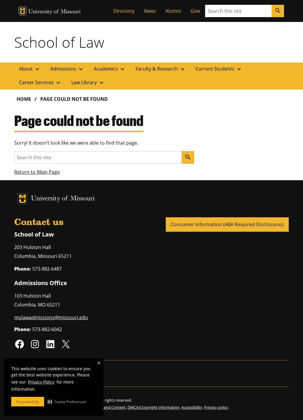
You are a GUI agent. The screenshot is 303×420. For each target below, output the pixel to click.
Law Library (88, 82)
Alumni (173, 11)
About (30, 69)
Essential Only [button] (27, 401)
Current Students (219, 69)
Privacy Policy (41, 382)
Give (195, 11)
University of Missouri (54, 12)
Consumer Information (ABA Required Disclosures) (227, 224)
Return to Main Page (37, 172)
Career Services (40, 82)
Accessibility (191, 407)
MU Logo (22, 11)
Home (24, 99)
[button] (67, 401)
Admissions (67, 69)
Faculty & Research (161, 69)
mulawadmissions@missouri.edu (51, 317)
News (150, 11)
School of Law (59, 42)
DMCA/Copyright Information (154, 407)
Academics (110, 69)
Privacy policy (216, 407)
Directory (123, 11)
